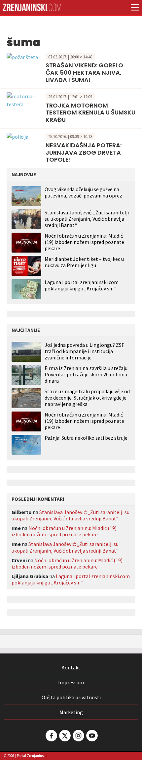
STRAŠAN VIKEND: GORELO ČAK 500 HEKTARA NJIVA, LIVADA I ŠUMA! (84, 72)
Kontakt (71, 667)
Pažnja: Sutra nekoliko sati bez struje (86, 438)
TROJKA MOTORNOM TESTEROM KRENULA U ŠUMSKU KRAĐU (90, 112)
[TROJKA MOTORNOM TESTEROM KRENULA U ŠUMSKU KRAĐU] (24, 99)
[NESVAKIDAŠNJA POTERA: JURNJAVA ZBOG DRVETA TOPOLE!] (17, 136)
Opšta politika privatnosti (71, 697)
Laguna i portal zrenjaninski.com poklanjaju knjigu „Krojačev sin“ (82, 285)
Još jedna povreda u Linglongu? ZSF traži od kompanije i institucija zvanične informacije (84, 351)
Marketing (71, 712)
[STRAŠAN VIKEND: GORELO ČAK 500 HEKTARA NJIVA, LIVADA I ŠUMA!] (22, 56)
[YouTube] (91, 735)
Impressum (71, 682)
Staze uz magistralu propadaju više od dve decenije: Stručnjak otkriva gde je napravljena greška (87, 397)
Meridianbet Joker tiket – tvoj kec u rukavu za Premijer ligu (84, 262)
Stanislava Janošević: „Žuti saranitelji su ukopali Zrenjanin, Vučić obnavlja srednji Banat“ (87, 218)
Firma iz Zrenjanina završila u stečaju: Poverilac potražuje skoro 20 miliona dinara (86, 374)
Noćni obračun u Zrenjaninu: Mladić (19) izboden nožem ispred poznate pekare (84, 242)
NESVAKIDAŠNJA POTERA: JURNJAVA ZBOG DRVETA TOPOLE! (84, 152)
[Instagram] (78, 735)
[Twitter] (64, 735)
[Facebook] (51, 735)
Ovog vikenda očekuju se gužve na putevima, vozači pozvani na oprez (83, 192)
